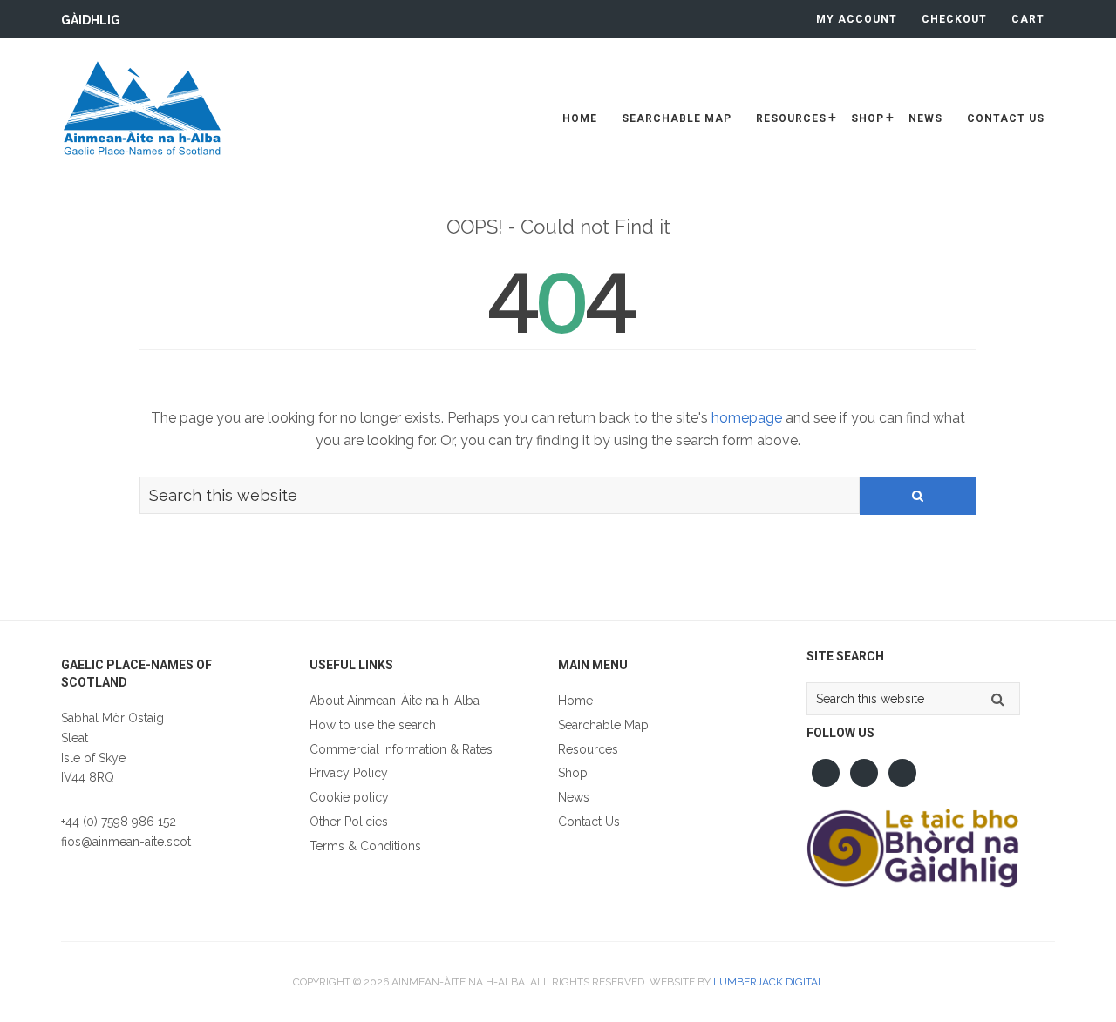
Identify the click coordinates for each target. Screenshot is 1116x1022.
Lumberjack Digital (768, 982)
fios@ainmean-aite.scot (126, 842)
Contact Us (589, 822)
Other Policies (349, 822)
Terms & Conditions (365, 846)
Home (575, 700)
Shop (573, 773)
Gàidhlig (90, 20)
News (573, 797)
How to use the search (373, 725)
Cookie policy (349, 797)
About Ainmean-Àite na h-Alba (395, 700)
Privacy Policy (349, 773)
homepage (746, 417)
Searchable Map (603, 725)
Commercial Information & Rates (401, 749)
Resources (588, 749)
